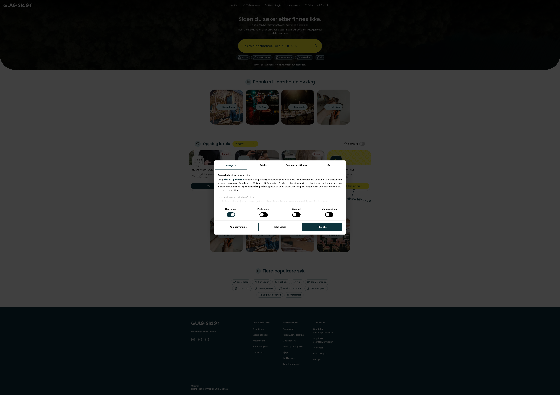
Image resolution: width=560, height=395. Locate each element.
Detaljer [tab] (264, 165)
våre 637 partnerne (234, 179)
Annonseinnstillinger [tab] (296, 165)
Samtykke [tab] (231, 165)
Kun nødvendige (238, 227)
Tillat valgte (280, 227)
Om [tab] (329, 165)
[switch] (263, 214)
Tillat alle (322, 227)
